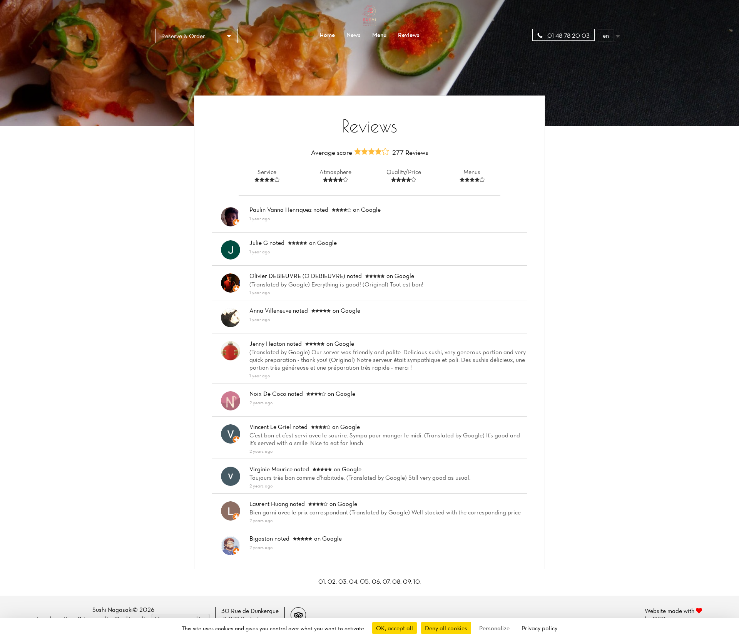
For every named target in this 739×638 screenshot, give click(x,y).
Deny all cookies (446, 628)
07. (387, 581)
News (353, 35)
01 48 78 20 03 (568, 35)
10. (417, 581)
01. (323, 581)
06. (377, 581)
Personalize (494, 628)
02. (333, 581)
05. (366, 581)
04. (354, 581)
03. (343, 581)
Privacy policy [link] (539, 628)
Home (327, 35)
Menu (379, 35)
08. (397, 581)
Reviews (409, 35)
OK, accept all (394, 628)
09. (408, 581)
